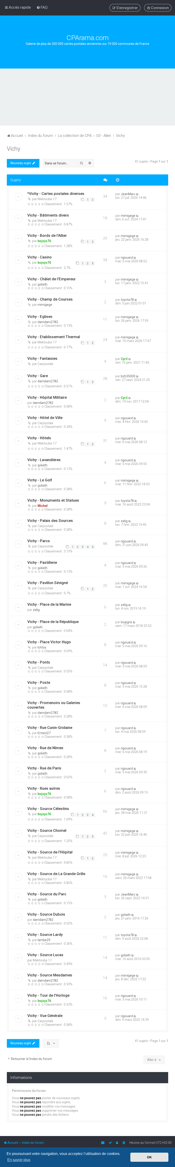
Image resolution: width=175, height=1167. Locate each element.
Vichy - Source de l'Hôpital (49, 852)
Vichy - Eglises (39, 316)
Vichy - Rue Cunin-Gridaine (49, 727)
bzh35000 (128, 376)
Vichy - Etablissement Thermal (53, 337)
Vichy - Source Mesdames (49, 975)
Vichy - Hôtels (39, 438)
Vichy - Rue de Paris (44, 768)
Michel (43, 506)
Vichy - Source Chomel (46, 830)
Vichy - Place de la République (53, 621)
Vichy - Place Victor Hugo (49, 642)
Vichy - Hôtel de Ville (44, 417)
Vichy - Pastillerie (42, 562)
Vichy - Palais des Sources (50, 520)
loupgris (126, 622)
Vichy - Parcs (38, 541)
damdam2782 (48, 322)
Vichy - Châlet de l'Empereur (51, 279)
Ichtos (42, 647)
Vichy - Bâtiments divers (48, 215)
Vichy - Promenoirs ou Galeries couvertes (53, 705)
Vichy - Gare (37, 375)
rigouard (127, 257)
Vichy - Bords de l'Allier (47, 235)
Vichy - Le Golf (39, 480)
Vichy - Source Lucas (45, 954)
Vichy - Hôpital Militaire (47, 397)
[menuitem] (42, 7)
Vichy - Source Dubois (46, 914)
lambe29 (44, 940)
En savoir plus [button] (18, 1160)
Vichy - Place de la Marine (49, 604)
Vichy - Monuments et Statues (53, 500)
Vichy (13, 149)
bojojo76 (44, 241)
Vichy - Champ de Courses (50, 299)
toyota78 (127, 299)
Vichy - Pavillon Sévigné (47, 582)
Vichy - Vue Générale (44, 1015)
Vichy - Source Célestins (48, 808)
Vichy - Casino (39, 257)
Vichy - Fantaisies (42, 358)
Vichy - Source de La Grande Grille (56, 873)
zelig (124, 521)
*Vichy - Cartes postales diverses (55, 193)
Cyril (124, 359)
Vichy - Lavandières (44, 459)
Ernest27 (44, 733)
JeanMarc (128, 194)
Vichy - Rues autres (43, 788)
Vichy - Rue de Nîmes (45, 748)
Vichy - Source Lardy (45, 934)
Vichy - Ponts (38, 662)
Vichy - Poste (38, 682)
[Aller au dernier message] (137, 194)
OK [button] (149, 1157)
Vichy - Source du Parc (46, 894)
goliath (42, 284)
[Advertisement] (87, 103)
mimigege (128, 215)
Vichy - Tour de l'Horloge (48, 995)
